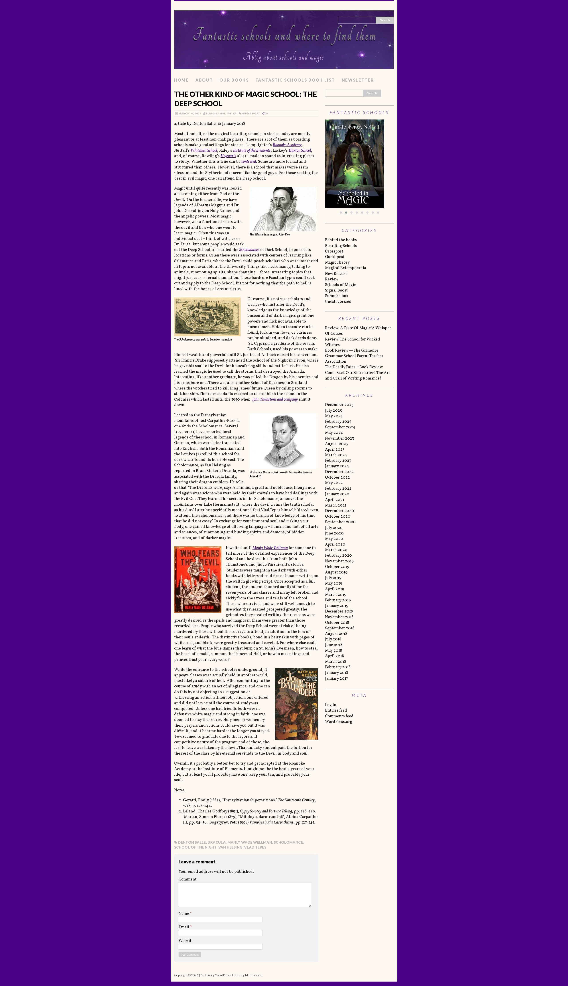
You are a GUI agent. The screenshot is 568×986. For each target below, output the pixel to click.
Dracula (216, 842)
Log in (330, 705)
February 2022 (338, 488)
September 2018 (339, 628)
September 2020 (340, 522)
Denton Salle (192, 842)
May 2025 (334, 416)
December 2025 (339, 405)
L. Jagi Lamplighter (221, 113)
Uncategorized (338, 302)
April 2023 (335, 449)
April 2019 (334, 589)
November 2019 (339, 561)
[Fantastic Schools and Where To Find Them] (284, 38)
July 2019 (333, 578)
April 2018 (334, 656)
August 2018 (336, 634)
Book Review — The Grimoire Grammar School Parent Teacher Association (354, 356)
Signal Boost (336, 290)
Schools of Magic (340, 285)
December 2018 (339, 611)
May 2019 (333, 583)
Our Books (234, 80)
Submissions (336, 296)
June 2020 (334, 533)
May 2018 (333, 650)
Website (186, 941)
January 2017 (336, 678)
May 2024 (334, 433)
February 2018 (338, 667)
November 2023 (339, 438)
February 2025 (338, 422)
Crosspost (334, 251)
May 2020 (334, 539)
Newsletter (358, 80)
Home (181, 80)
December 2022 (339, 472)
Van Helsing (230, 847)
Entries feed (336, 710)
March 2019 (335, 595)
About (204, 80)
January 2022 (337, 494)
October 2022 (337, 477)
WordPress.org (338, 722)
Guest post (251, 113)
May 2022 (334, 483)
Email (184, 927)
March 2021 (335, 505)
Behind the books (341, 240)
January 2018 (336, 673)
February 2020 (338, 555)
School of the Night (195, 847)
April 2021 (334, 500)
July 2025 (333, 410)
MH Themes (253, 975)
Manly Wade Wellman (249, 842)
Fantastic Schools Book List (295, 80)
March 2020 (336, 550)
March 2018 (335, 662)
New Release (336, 274)
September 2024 (340, 427)
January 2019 (336, 606)
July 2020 (334, 528)
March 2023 (336, 455)
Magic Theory (337, 262)
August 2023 (336, 444)
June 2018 (333, 645)
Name (184, 914)
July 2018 (333, 639)
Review (331, 279)
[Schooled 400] (359, 163)
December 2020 (339, 511)
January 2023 (337, 466)
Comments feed (339, 716)
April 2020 (335, 544)
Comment (188, 879)
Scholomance (288, 842)
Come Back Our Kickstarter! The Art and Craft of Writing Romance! (357, 375)
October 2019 (337, 567)
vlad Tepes (255, 847)
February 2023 (338, 461)
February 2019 (338, 600)
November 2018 (339, 617)
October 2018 (337, 623)
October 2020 (337, 516)
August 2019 (336, 572)
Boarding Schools (341, 246)
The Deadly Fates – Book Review (354, 367)
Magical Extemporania (345, 268)
